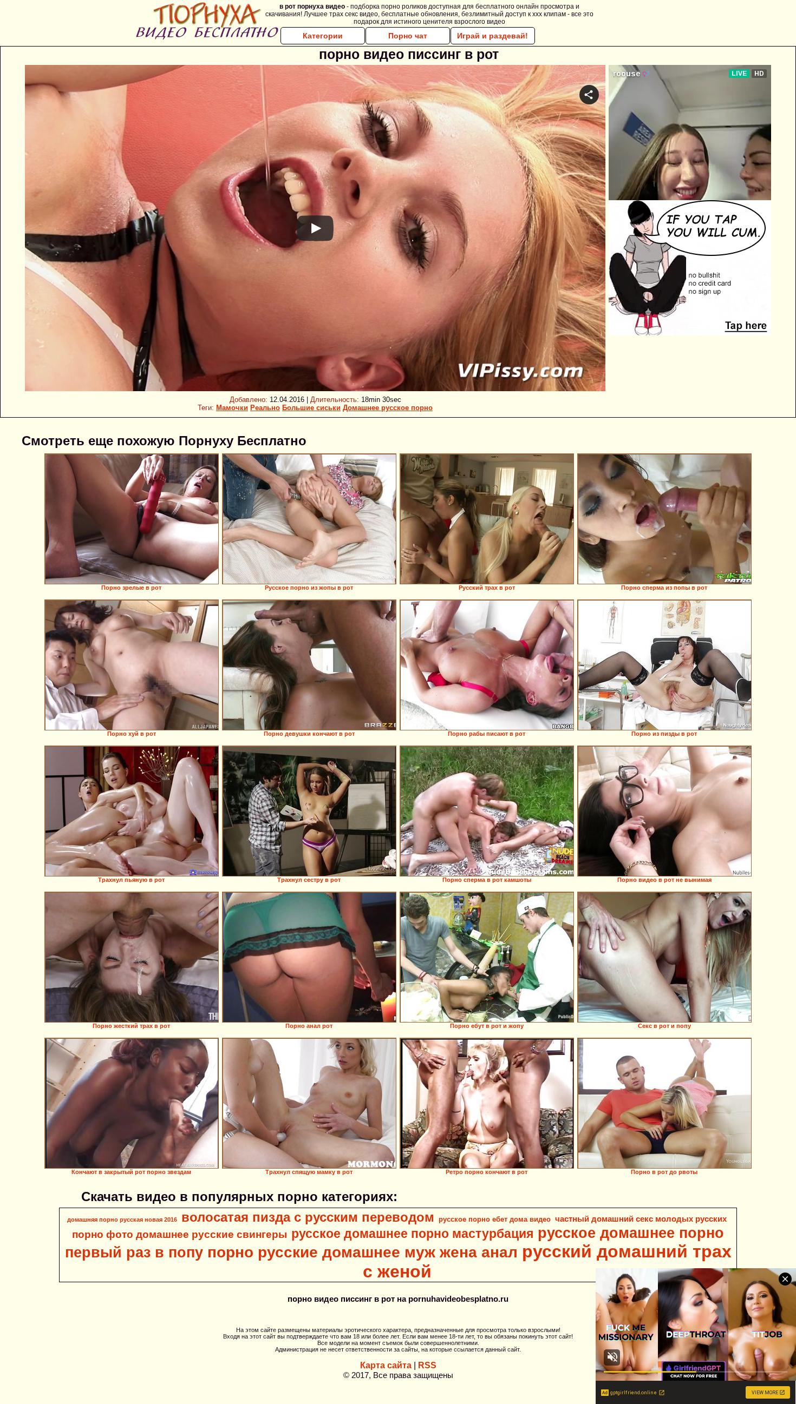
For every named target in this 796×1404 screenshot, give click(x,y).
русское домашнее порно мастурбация (412, 1234)
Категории (323, 35)
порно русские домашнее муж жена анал (362, 1252)
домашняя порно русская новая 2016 (122, 1219)
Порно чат (407, 35)
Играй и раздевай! (492, 35)
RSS (427, 1365)
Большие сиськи (311, 408)
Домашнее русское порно (388, 408)
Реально (265, 408)
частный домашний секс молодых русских (641, 1219)
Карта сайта (386, 1365)
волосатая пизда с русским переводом (307, 1217)
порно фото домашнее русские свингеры (179, 1234)
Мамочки (232, 408)
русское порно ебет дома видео (495, 1219)
